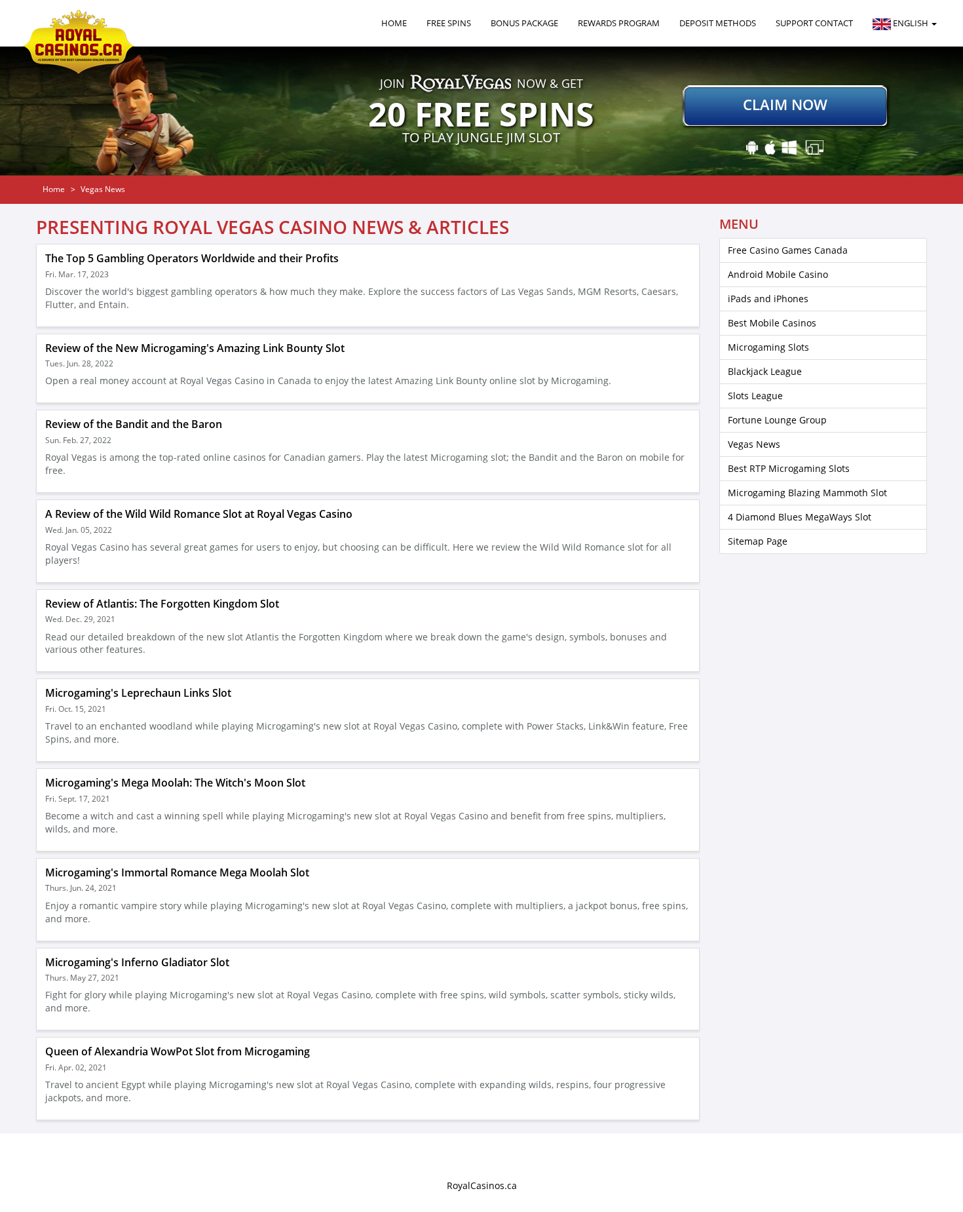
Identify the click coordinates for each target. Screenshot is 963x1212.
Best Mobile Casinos (772, 323)
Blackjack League (765, 371)
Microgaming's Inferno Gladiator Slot (137, 962)
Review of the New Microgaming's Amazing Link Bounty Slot (195, 348)
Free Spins (448, 23)
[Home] (83, 23)
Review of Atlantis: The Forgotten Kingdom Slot (162, 603)
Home (394, 23)
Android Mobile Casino (778, 274)
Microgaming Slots (768, 347)
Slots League (755, 395)
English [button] (910, 23)
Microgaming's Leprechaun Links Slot (138, 693)
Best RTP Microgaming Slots (789, 468)
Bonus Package (524, 23)
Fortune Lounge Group (777, 420)
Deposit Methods (717, 23)
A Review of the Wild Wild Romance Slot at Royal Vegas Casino (198, 514)
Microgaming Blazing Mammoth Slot (807, 492)
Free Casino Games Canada (788, 250)
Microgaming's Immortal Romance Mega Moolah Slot (177, 872)
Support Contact (814, 23)
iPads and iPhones (768, 298)
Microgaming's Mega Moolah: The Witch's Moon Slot (175, 782)
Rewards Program (619, 23)
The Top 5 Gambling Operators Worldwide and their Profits (192, 258)
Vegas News (754, 444)
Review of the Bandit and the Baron (133, 424)
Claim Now (785, 104)
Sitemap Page (757, 541)
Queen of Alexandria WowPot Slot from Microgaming (177, 1051)
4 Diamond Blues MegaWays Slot (799, 517)
